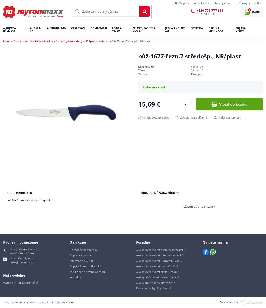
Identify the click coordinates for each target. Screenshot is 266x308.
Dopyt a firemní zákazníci (85, 266)
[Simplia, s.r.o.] (251, 302)
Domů (6, 41)
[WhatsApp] (213, 252)
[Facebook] (206, 252)
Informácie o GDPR (81, 261)
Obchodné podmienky (83, 250)
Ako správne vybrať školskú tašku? (157, 272)
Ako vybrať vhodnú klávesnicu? (155, 283)
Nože (102, 41)
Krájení (90, 41)
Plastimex (196, 74)
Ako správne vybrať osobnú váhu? (157, 266)
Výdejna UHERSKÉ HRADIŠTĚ (20, 283)
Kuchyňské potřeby (71, 41)
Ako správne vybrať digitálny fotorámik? (161, 250)
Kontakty (75, 277)
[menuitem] (181, 3)
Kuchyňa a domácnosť (43, 41)
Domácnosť (20, 41)
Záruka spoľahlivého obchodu (88, 272)
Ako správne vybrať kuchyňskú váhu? (159, 261)
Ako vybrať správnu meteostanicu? (157, 277)
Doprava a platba (80, 255)
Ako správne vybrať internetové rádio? (160, 255)
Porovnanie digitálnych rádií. (153, 288)
